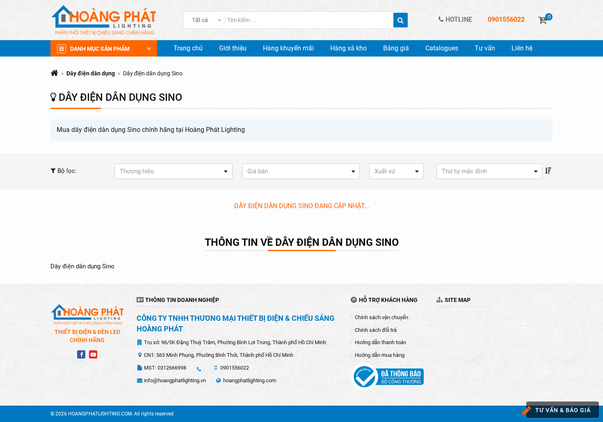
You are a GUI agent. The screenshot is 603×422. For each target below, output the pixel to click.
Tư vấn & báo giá (563, 410)
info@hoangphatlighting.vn (175, 380)
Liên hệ (522, 48)
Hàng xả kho (348, 48)
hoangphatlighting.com (249, 380)
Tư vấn (485, 48)
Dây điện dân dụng (90, 73)
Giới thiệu (233, 48)
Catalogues (441, 48)
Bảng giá (396, 48)
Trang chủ (188, 48)
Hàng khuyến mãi (288, 48)
